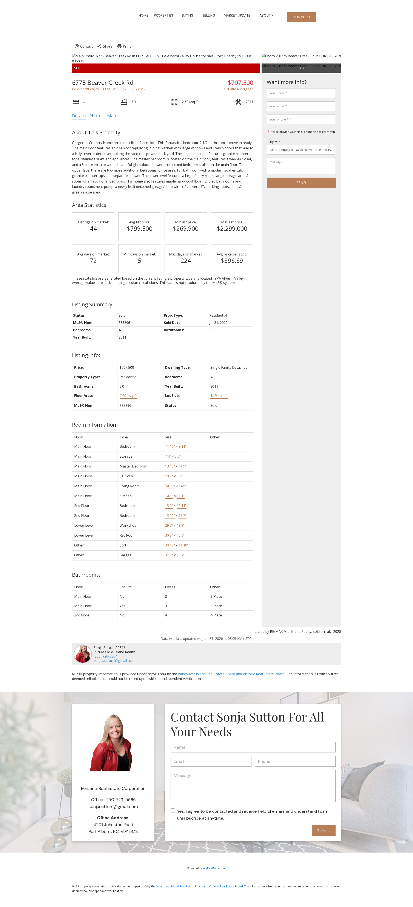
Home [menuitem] (143, 15)
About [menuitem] (265, 15)
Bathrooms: (86, 574)
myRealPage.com (214, 868)
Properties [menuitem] (163, 15)
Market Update (237, 15)
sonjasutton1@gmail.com (114, 660)
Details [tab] (79, 116)
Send (301, 182)
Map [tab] (111, 116)
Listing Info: (86, 355)
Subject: (272, 142)
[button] (301, 17)
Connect (302, 17)
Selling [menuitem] (208, 15)
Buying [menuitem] (187, 15)
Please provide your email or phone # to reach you (302, 132)
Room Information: (95, 424)
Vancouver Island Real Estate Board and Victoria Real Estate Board (231, 674)
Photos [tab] (96, 116)
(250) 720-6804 (105, 656)
